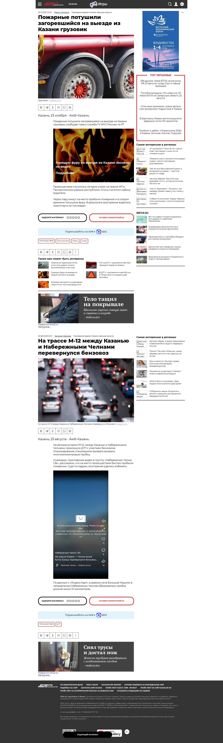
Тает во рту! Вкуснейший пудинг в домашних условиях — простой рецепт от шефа (165, 171)
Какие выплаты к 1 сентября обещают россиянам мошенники (166, 238)
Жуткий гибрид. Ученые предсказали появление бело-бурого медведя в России (167, 343)
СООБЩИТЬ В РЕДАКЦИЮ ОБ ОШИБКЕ (133, 691)
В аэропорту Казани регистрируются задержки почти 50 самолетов (161, 119)
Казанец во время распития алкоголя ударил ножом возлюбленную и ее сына (64, 265)
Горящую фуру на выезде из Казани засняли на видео (93, 164)
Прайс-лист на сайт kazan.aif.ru (155, 688)
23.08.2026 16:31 (45, 336)
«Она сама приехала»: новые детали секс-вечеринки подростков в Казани (160, 107)
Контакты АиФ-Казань (91, 688)
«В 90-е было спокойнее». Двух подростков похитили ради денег (165, 382)
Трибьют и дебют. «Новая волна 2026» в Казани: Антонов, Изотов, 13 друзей (160, 132)
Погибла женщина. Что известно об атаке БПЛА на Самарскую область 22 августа (161, 96)
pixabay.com (55, 100)
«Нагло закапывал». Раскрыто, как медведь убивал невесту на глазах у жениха (166, 191)
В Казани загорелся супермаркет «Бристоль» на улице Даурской (67, 283)
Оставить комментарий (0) (111, 218)
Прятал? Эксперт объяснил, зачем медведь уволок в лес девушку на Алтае (165, 353)
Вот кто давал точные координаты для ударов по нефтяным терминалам (165, 219)
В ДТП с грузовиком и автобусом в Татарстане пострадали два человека (114, 274)
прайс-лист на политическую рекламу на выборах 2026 (86, 691)
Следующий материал (87, 735)
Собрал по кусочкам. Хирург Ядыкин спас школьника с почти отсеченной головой (167, 201)
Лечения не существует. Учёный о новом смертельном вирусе (165, 372)
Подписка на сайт (69, 688)
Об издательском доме (71, 685)
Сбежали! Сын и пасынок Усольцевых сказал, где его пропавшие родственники (167, 161)
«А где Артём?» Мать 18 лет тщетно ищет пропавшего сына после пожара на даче (165, 151)
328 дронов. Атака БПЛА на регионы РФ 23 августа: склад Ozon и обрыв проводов (160, 83)
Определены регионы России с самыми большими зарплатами (163, 228)
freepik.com (121, 424)
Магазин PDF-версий (111, 685)
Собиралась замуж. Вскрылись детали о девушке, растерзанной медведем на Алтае (165, 393)
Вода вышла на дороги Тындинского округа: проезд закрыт (166, 258)
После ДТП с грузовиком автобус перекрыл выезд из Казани (115, 264)
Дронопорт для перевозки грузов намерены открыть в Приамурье (165, 248)
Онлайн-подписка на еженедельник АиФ (144, 685)
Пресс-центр (92, 685)
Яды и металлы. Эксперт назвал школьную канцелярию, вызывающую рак (164, 363)
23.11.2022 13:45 (45, 12)
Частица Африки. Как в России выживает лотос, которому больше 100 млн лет (166, 181)
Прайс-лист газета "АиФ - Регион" (121, 688)
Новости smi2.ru (48, 324)
